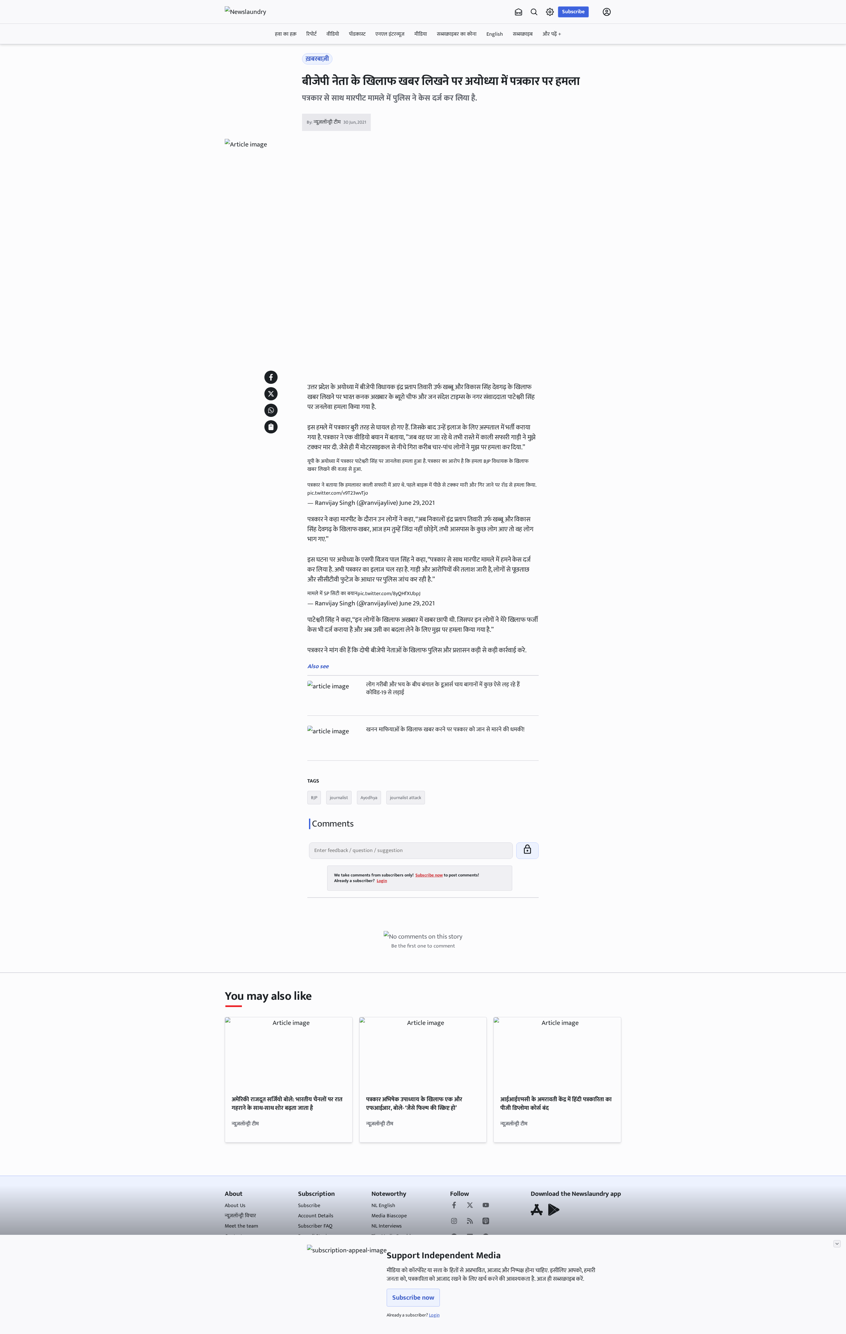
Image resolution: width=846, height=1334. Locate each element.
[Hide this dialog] (837, 1243)
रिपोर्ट (311, 34)
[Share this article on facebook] (271, 377)
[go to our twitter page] (470, 1206)
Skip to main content (256, 54)
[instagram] (454, 1222)
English (494, 34)
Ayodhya (369, 797)
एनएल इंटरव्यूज (389, 34)
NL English (383, 1205)
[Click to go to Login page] (607, 12)
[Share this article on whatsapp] (271, 410)
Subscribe (573, 11)
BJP (314, 797)
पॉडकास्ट (357, 34)
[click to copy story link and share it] (271, 427)
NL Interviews (386, 1226)
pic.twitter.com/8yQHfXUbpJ (389, 593)
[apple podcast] (485, 1222)
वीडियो (333, 34)
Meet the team (241, 1226)
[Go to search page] (534, 12)
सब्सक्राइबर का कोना (457, 34)
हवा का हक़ (285, 34)
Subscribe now (413, 1297)
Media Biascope (389, 1215)
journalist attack (405, 797)
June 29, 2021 (417, 502)
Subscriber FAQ (315, 1226)
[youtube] (485, 1206)
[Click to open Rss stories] (470, 1222)
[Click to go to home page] (251, 12)
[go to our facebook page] (454, 1206)
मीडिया (420, 34)
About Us (235, 1205)
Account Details (315, 1215)
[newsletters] (518, 12)
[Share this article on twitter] (271, 393)
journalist (339, 797)
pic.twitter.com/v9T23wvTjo (337, 493)
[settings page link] (550, 12)
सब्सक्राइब (523, 34)
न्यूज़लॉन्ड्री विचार (240, 1215)
